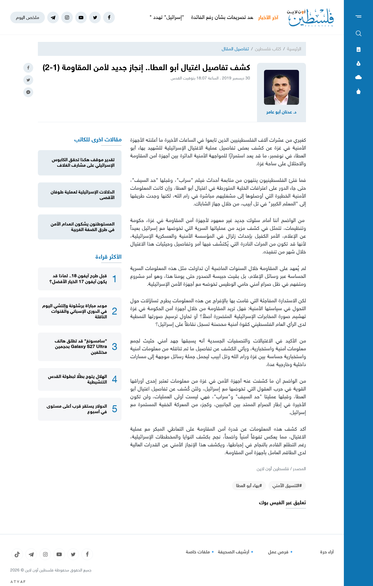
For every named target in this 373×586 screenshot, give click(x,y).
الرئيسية (294, 49)
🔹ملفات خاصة (201, 552)
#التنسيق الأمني (287, 485)
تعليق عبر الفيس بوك (282, 502)
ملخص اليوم (27, 17)
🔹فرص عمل (281, 552)
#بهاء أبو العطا (249, 485)
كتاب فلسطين (268, 49)
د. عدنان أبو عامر (281, 112)
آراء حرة (327, 552)
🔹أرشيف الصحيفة (236, 552)
